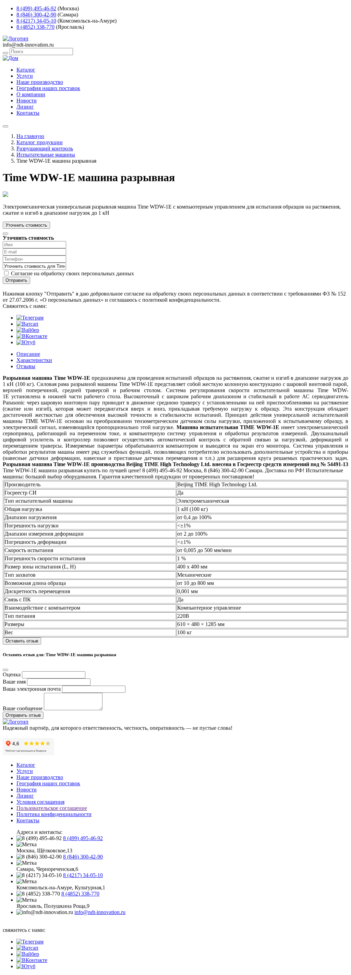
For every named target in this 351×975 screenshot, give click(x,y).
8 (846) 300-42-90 (36, 14)
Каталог (25, 70)
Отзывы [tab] (25, 366)
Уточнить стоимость (26, 225)
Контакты (27, 113)
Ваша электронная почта (32, 689)
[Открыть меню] (5, 126)
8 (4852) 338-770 (35, 27)
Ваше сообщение (23, 708)
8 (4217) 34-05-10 (36, 21)
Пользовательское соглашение (51, 808)
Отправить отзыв (23, 715)
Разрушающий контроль (44, 148)
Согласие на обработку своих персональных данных (72, 273)
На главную (30, 136)
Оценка (12, 674)
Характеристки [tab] (34, 360)
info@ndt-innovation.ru (99, 912)
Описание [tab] (28, 354)
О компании (30, 94)
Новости (26, 100)
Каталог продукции (39, 142)
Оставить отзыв (21, 640)
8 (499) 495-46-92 (36, 8)
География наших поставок (48, 88)
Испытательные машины (45, 155)
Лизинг (25, 107)
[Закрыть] (5, 234)
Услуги (24, 76)
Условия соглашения (40, 802)
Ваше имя (14, 682)
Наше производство (39, 82)
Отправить (16, 280)
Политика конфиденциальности (54, 814)
